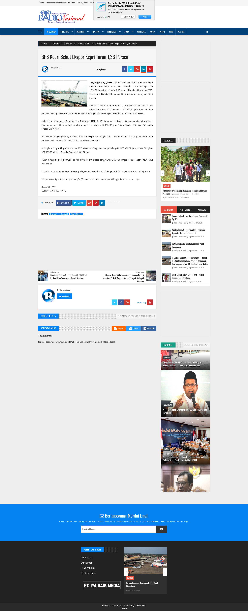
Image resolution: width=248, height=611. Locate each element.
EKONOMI (95, 31)
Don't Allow (128, 17)
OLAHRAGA (141, 31)
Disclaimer (86, 562)
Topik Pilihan (83, 43)
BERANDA (52, 31)
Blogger (121, 328)
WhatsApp (114, 201)
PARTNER (181, 31)
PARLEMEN (80, 31)
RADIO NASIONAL (109, 605)
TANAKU (124, 608)
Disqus (136, 328)
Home (41, 3)
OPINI (171, 31)
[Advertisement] (158, 16)
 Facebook (63, 203)
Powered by (101, 17)
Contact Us (87, 557)
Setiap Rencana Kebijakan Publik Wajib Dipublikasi (188, 245)
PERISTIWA (64, 31)
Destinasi (168, 373)
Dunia (166, 417)
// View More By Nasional (195, 345)
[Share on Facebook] (124, 69)
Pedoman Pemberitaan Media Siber (60, 3)
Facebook (150, 328)
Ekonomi (55, 43)
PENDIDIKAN (111, 31)
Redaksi (64, 296)
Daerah (166, 185)
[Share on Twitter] (131, 69)
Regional (68, 43)
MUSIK (152, 31)
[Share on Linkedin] (143, 69)
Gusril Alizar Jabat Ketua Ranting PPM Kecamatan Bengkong (188, 276)
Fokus (166, 470)
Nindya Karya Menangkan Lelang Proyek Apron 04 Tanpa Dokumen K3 (188, 231)
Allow (145, 17)
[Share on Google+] (137, 69)
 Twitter (79, 203)
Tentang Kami (82, 3)
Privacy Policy (88, 567)
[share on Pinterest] (150, 69)
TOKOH (162, 31)
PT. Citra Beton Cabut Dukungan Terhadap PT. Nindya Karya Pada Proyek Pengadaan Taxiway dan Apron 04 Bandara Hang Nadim (190, 261)
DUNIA (126, 31)
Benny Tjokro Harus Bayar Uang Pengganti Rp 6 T (189, 217)
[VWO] (108, 17)
